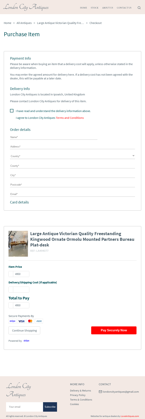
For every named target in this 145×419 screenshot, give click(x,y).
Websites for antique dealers (104, 416)
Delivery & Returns (80, 390)
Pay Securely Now (114, 330)
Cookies (74, 404)
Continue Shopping (24, 330)
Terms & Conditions (81, 399)
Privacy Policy (78, 395)
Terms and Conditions (70, 118)
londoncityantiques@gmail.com (121, 391)
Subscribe (50, 406)
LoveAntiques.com (130, 416)
